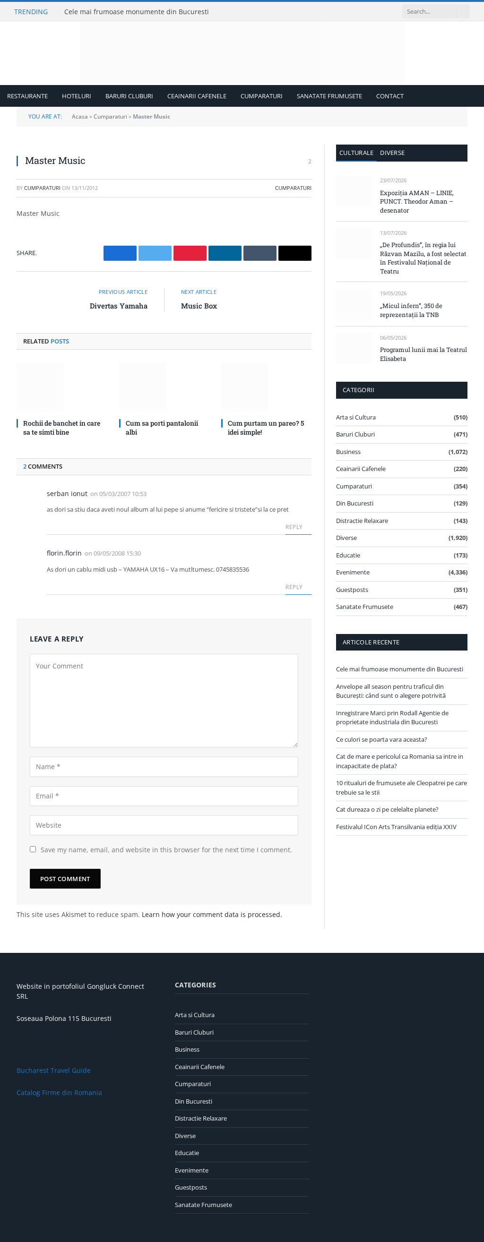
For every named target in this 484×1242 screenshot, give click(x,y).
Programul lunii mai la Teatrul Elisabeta (423, 354)
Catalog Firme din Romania (59, 1092)
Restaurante (27, 96)
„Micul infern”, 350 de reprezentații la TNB (411, 310)
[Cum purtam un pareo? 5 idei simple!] (266, 387)
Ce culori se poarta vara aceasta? (381, 739)
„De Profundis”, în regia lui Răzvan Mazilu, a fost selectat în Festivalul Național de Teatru (423, 257)
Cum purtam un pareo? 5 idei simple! (266, 428)
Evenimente (353, 572)
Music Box (199, 305)
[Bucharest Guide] (242, 53)
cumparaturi (42, 187)
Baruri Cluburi (129, 96)
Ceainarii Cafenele (196, 96)
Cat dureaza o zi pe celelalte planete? (387, 809)
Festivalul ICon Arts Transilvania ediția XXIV (396, 826)
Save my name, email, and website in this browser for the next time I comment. (166, 849)
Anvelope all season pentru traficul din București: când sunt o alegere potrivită (391, 691)
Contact (390, 96)
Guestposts (352, 589)
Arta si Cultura (356, 417)
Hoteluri (76, 96)
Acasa (80, 116)
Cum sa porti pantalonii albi (162, 428)
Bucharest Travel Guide (54, 1070)
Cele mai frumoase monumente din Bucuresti (136, 12)
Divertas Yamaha (118, 305)
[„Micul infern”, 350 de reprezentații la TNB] (354, 304)
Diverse (392, 152)
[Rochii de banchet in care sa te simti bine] (62, 387)
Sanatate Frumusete (329, 96)
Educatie (348, 555)
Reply (294, 527)
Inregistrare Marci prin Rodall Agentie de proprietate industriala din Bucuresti (392, 718)
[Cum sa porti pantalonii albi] (164, 387)
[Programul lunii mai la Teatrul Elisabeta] (354, 348)
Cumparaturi (262, 96)
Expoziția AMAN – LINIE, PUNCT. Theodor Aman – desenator (417, 201)
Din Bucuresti (354, 503)
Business (348, 451)
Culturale (356, 152)
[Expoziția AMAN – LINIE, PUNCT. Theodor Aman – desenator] (354, 191)
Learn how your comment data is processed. (212, 914)
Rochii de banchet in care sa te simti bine (61, 428)
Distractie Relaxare (362, 520)
